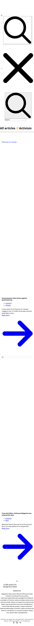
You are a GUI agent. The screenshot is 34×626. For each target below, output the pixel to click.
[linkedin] (20, 623)
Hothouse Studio (27, 594)
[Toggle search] (17, 30)
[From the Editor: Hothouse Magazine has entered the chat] (17, 433)
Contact (8, 596)
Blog (7, 520)
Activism (8, 303)
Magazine (4, 594)
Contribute (15, 596)
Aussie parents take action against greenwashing (14, 299)
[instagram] (17, 623)
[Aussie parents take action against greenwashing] (17, 218)
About (19, 594)
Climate (8, 305)
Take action (12, 594)
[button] (18, 68)
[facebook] (14, 623)
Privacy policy (23, 596)
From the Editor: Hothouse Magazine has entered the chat (16, 514)
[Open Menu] (1, 68)
